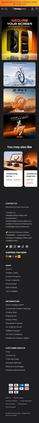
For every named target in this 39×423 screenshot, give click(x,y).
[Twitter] (7, 244)
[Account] (31, 7)
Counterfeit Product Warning (18, 306)
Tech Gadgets (12, 289)
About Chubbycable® (15, 303)
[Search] (7, 7)
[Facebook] (11, 244)
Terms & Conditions (14, 332)
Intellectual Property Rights (17, 336)
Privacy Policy (11, 318)
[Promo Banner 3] (19, 125)
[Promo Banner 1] (19, 72)
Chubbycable (16, 412)
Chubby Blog (11, 310)
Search (9, 267)
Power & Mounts (13, 278)
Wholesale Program (14, 321)
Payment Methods (13, 361)
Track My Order (12, 357)
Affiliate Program (13, 329)
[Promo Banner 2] (19, 98)
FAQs (8, 350)
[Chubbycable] (19, 7)
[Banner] (19, 36)
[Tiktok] (23, 244)
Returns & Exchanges (15, 364)
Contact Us (10, 353)
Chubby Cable (12, 271)
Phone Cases (11, 282)
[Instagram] (15, 244)
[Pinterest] (27, 244)
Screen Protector (13, 274)
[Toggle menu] (2, 7)
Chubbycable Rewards (15, 368)
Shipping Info (11, 314)
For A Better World (14, 325)
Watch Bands (11, 285)
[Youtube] (19, 244)
